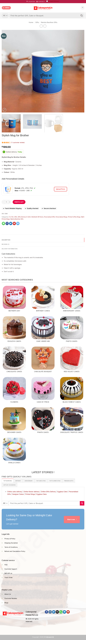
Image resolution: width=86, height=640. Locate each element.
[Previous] (6, 71)
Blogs (6, 603)
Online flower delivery (32, 492)
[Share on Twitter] (10, 223)
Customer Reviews (10, 598)
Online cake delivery (14, 492)
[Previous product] (44, 26)
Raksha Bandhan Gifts (49, 22)
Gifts (37, 22)
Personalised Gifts (49, 217)
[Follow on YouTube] (68, 612)
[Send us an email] (57, 612)
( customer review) (18, 142)
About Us (7, 594)
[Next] (80, 71)
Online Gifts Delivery (48, 492)
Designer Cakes (18, 494)
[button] (6, 7)
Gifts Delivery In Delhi (24, 217)
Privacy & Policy (9, 539)
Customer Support (10, 569)
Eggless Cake (62, 492)
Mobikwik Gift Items (37, 217)
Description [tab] (6, 240)
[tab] (8, 481)
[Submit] (81, 15)
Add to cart (19, 202)
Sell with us (8, 573)
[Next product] (41, 26)
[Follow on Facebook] (46, 612)
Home (31, 22)
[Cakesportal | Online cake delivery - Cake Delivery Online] (43, 7)
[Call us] (60, 612)
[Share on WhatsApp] (3, 223)
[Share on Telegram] (17, 223)
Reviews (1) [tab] (5, 244)
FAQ (5, 565)
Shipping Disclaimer (11, 543)
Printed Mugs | (30, 494)
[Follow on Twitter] (53, 612)
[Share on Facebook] (7, 223)
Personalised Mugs (61, 217)
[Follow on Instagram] (50, 612)
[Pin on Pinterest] (14, 223)
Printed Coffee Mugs (74, 217)
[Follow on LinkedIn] (64, 612)
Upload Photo (60, 189)
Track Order (8, 577)
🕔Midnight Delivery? (52, 1)
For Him (11, 217)
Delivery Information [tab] (10, 249)
